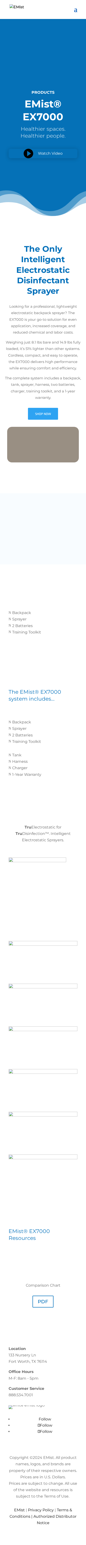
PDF (43, 1301)
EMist (19, 1510)
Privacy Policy (41, 1510)
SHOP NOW (43, 414)
